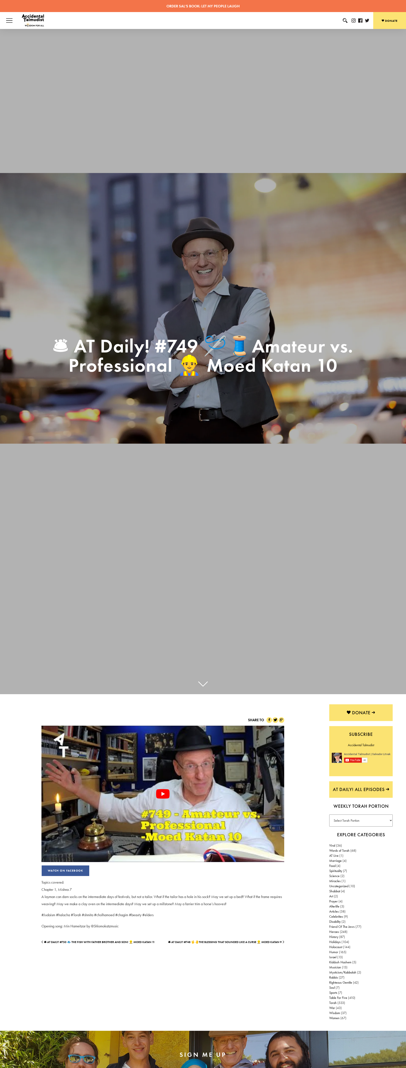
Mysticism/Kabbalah (342, 972)
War (332, 1008)
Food (332, 866)
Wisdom (334, 1013)
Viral (332, 845)
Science (334, 876)
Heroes (334, 932)
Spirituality (335, 871)
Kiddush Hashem (340, 962)
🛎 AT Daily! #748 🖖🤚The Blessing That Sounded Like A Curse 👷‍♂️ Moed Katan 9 (225, 942)
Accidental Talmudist (361, 745)
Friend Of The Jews (342, 926)
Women (334, 1018)
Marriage (335, 860)
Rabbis (333, 977)
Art (331, 896)
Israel (332, 957)
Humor (333, 952)
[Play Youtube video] (162, 794)
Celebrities (336, 916)
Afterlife (334, 906)
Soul (332, 987)
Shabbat (334, 891)
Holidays (335, 942)
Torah (333, 1003)
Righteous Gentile (340, 982)
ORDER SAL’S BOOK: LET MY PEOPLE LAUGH (203, 6)
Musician (335, 967)
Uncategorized (338, 886)
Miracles (335, 881)
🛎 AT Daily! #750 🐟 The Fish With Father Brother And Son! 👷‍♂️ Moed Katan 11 (99, 942)
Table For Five (338, 997)
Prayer (333, 901)
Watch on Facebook (65, 870)
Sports (333, 992)
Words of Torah (339, 850)
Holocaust (335, 947)
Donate (391, 21)
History (333, 937)
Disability (335, 921)
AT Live (334, 855)
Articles (334, 911)
